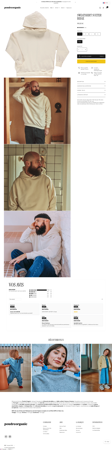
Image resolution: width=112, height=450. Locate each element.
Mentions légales (96, 428)
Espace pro (69, 7)
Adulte (62, 7)
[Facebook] (6, 436)
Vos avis (78, 430)
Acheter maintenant (91, 61)
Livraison (45, 431)
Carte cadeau (46, 433)
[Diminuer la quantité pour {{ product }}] (78, 49)
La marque (78, 426)
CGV (93, 426)
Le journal (78, 432)
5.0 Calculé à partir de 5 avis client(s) (17, 291)
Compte (45, 426)
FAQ (60, 428)
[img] (24, 309)
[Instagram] (10, 436)
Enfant (56, 7)
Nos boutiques (79, 428)
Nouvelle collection (44, 7)
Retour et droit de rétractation (47, 429)
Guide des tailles (63, 430)
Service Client (63, 426)
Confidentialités (96, 430)
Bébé (51, 7)
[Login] (103, 8)
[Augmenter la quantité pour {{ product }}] (85, 49)
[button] (75, 2)
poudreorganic (11, 447)
